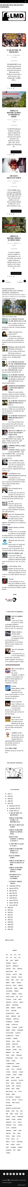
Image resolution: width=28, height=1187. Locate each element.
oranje (13, 1094)
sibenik (8, 1119)
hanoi (13, 1046)
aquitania (8, 968)
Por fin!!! (10, 501)
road (21, 1111)
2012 (9, 917)
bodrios (8, 982)
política (20, 1099)
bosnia (13, 982)
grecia (18, 1041)
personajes (18, 1097)
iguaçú (7, 1055)
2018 (9, 801)
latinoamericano (10, 1063)
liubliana (14, 1072)
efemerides (8, 1019)
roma (7, 1113)
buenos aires (9, 988)
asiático (15, 974)
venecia (8, 1141)
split (14, 1122)
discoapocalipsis (10, 1013)
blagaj (17, 979)
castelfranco (9, 991)
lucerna (20, 1074)
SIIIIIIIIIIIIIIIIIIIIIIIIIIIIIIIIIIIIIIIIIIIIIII (12, 665)
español (8, 1024)
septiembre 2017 (14, 886)
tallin (7, 1127)
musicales (18, 1083)
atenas (20, 974)
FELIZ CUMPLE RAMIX (11, 748)
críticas (15, 1002)
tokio (14, 1133)
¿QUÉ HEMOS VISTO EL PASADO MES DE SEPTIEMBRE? (15, 876)
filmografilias (9, 1035)
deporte (19, 1007)
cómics (20, 999)
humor (17, 1052)
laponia (13, 1060)
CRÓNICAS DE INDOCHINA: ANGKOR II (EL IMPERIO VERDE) (14, 238)
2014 (9, 912)
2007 (9, 929)
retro (13, 1111)
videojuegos (20, 1141)
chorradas (14, 993)
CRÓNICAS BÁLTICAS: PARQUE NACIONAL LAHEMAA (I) (12, 292)
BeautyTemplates (15, 1180)
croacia (21, 1002)
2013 (9, 915)
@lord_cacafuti (9, 940)
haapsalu (8, 1046)
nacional (8, 1085)
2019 (9, 799)
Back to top (21, 1185)
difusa (7, 1010)
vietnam (12, 1144)
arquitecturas (9, 971)
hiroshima (8, 1049)
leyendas (8, 1066)
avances (8, 977)
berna (12, 979)
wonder (18, 1150)
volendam (20, 1147)
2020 (9, 796)
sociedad (19, 1119)
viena (7, 1144)
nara (13, 1085)
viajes (13, 1141)
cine (17, 996)
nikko (13, 1088)
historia (15, 1049)
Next (22, 42)
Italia (16, 1058)
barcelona (14, 977)
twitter (18, 1136)
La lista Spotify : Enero (14, 566)
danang (7, 1007)
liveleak (21, 1072)
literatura (19, 1069)
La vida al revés (15, 717)
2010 (9, 922)
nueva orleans (9, 1091)
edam (19, 1016)
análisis (15, 963)
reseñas (8, 1111)
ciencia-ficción (10, 996)
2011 (9, 920)
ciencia (20, 993)
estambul (8, 1027)
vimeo (7, 1147)
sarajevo (8, 1116)
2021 (9, 794)
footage (17, 1035)
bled (22, 979)
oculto (20, 1091)
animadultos (15, 965)
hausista (19, 1046)
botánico (19, 982)
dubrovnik (13, 1016)
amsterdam (8, 963)
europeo (8, 1030)
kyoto (21, 1058)
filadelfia (18, 1032)
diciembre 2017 (13, 806)
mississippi (14, 1080)
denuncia (13, 1007)
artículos (8, 974)
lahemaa (8, 1060)
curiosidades (15, 1005)
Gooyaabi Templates (7, 1182)
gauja (13, 1041)
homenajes (8, 1052)
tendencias (8, 1130)
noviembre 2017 (13, 808)
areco (14, 968)
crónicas (8, 1005)
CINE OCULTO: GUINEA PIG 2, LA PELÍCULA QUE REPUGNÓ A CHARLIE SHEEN (16, 433)
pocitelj (14, 1099)
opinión (8, 1094)
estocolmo (14, 1027)
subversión (8, 1125)
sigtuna (13, 1119)
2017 (9, 803)
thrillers (8, 1133)
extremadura (20, 1030)
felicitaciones (9, 1032)
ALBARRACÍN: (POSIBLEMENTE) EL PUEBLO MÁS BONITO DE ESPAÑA (16, 388)
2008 (9, 927)
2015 (9, 910)
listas (12, 1069)
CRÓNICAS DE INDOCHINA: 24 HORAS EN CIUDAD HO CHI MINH (16, 863)
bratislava (8, 985)
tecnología (13, 1127)
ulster (7, 1138)
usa (17, 1138)
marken (17, 1077)
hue (13, 1052)
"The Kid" (11, 579)
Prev (18, 42)
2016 (9, 907)
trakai (18, 1133)
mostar (7, 1083)
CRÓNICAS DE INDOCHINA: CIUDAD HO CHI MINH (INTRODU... (16, 869)
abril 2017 (12, 898)
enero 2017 (12, 905)
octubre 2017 (12, 811)
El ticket (13, 686)
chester (8, 993)
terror (14, 1130)
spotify (20, 1122)
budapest (20, 985)
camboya (21, 988)
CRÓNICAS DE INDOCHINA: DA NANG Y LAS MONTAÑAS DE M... (16, 820)
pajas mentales (9, 1097)
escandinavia (9, 1021)
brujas (14, 985)
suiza (14, 1125)
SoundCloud (8, 1122)
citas (21, 996)
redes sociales (15, 1102)
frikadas (8, 1041)
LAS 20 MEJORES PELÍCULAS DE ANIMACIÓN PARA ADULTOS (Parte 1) (17, 403)
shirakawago (20, 1116)
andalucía (8, 965)
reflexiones (9, 1105)
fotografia (8, 1038)
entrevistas (16, 1019)
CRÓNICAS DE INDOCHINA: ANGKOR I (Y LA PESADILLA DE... (16, 851)
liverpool (8, 1074)
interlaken (19, 1055)
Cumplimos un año (16, 733)
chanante (16, 991)
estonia (21, 1027)
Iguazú (12, 1055)
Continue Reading (16, 85)
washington (8, 1150)
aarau (11, 960)
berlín (7, 979)
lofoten (14, 1074)
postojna (8, 1102)
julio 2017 (11, 891)
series (13, 1116)
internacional (9, 1058)
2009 (9, 924)
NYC (15, 1091)
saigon (16, 1113)
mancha (12, 1077)
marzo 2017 (12, 900)
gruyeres (8, 1044)
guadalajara (15, 1044)
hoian (20, 1049)
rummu (11, 1113)
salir (21, 1113)
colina (14, 999)
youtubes (8, 1152)
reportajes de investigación (13, 1108)
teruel (20, 1130)
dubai (17, 1013)
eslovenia (16, 1021)
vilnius (18, 1144)
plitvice (8, 1099)
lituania (8, 1072)
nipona (17, 1088)
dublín (7, 1016)
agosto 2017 (12, 888)
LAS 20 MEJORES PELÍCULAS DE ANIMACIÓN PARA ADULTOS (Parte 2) (17, 418)
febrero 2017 (12, 903)
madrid (7, 1077)
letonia (17, 1063)
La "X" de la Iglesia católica (16, 460)
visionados (13, 1147)
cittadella (8, 999)
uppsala (13, 1138)
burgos (15, 988)
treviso (8, 1136)
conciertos (8, 1002)
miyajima (21, 1080)
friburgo (15, 1038)
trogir (13, 1136)
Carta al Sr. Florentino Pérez (16, 514)
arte (16, 971)
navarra (8, 1088)
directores (13, 1010)
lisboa (7, 1069)
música (12, 1083)
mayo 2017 (12, 895)
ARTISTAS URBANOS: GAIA (15, 553)
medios (7, 1080)
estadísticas (15, 1024)
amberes (16, 960)
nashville (18, 1085)
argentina (19, 968)
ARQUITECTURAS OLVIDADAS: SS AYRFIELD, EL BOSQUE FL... (16, 839)
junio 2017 (12, 893)
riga (17, 1111)
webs (14, 1150)
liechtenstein (15, 1066)
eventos (13, 1030)
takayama (20, 1125)
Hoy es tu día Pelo (16, 702)
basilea (20, 977)
